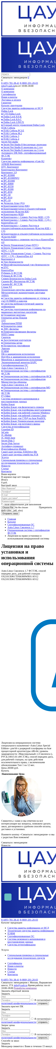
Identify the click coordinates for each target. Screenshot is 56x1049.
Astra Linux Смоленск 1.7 (14, 368)
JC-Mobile (6, 435)
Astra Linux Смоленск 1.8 (14, 384)
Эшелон (5, 348)
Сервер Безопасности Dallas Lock (19, 278)
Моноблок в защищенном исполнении (21, 359)
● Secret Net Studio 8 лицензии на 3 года (22, 150)
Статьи (5, 468)
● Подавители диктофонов (15, 345)
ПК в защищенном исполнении (18, 354)
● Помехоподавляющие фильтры (18, 331)
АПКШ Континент (11, 164)
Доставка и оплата (11, 100)
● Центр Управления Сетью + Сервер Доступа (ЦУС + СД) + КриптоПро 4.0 (26, 255)
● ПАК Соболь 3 (10, 136)
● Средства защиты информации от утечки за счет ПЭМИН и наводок (25, 299)
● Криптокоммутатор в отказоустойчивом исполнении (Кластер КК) (23, 210)
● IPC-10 (6, 200)
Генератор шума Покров (14, 317)
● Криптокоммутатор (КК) (15, 206)
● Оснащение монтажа (13, 315)
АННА (5, 295)
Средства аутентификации (15, 426)
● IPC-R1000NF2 (10, 178)
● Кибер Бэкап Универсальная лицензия (22, 421)
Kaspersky (6, 158)
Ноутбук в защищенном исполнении (20, 357)
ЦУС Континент (10, 167)
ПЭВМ (5, 351)
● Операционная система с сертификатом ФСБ (26, 376)
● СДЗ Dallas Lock (11, 114)
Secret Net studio (9, 141)
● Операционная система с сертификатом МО (25, 387)
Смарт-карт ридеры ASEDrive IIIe (19, 451)
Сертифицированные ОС (14, 365)
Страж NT (6, 287)
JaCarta (5, 432)
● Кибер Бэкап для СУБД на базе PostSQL (23, 418)
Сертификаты (8, 94)
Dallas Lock (7, 111)
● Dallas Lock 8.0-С (11, 119)
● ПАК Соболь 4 (10, 139)
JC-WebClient (8, 438)
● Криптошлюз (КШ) (12, 214)
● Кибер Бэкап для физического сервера (22, 407)
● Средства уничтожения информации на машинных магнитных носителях (23, 310)
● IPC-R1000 (8, 181)
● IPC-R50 (6, 192)
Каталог (11, 521)
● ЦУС (5, 267)
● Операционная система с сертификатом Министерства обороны (23, 380)
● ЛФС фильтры (10, 329)
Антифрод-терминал (12, 446)
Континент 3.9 (9, 172)
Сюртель (6, 337)
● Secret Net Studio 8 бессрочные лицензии (24, 144)
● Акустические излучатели (16, 340)
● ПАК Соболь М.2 (11, 133)
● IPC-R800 (7, 183)
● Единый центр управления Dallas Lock (23, 125)
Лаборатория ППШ (11, 323)
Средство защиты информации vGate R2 (22, 161)
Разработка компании (25, 988)
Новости (5, 465)
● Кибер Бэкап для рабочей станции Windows (25, 412)
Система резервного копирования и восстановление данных (20, 400)
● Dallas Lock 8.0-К (11, 116)
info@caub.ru (8, 86)
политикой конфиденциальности (18, 1003)
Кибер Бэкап (8, 404)
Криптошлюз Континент (14, 169)
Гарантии (6, 102)
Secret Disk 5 (7, 440)
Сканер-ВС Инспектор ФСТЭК (18, 281)
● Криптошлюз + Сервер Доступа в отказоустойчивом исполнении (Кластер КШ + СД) (26, 228)
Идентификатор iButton (13, 449)
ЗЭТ (3, 320)
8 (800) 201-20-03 (29, 83)
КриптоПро (7, 270)
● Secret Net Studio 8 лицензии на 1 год (22, 147)
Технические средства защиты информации (24, 289)
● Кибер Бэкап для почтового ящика (20, 424)
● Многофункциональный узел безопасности (25, 264)
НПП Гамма (7, 334)
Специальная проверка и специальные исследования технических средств (21, 461)
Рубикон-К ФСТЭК (11, 276)
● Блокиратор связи (11, 326)
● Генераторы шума (11, 343)
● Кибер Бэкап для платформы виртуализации (26, 410)
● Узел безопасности (12, 262)
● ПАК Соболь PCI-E (12, 130)
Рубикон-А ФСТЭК (11, 273)
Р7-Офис (6, 396)
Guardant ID (7, 429)
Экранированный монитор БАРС (19, 362)
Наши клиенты (9, 97)
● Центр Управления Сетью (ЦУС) (19, 245)
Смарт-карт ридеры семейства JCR (19, 454)
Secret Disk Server (10, 443)
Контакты (6, 471)
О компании (7, 88)
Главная (11, 519)
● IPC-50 (6, 195)
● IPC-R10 (6, 197)
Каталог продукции (11, 105)
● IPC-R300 (7, 189)
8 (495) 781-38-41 (10, 83)
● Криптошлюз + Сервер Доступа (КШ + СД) (25, 217)
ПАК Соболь (8, 127)
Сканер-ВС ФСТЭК (12, 284)
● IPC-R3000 (8, 175)
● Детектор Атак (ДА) (13, 203)
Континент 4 (8, 259)
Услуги (5, 457)
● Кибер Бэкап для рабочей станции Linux (23, 415)
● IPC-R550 (7, 186)
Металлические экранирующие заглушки (23, 292)
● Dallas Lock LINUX (12, 122)
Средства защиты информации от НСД (22, 108)
